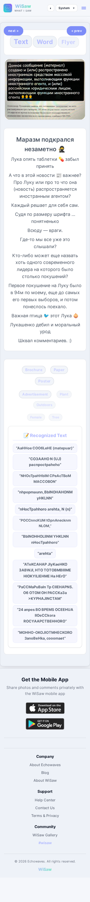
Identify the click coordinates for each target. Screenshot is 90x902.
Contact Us (45, 808)
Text (21, 41)
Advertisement (35, 394)
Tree (55, 417)
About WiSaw (45, 780)
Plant (64, 394)
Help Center (45, 800)
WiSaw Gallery (45, 835)
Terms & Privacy (45, 815)
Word (45, 42)
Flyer (69, 42)
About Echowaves (45, 765)
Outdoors (44, 405)
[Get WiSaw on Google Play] (45, 724)
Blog (45, 772)
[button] (83, 8)
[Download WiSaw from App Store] (45, 708)
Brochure (33, 370)
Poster (44, 381)
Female (36, 417)
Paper (59, 370)
